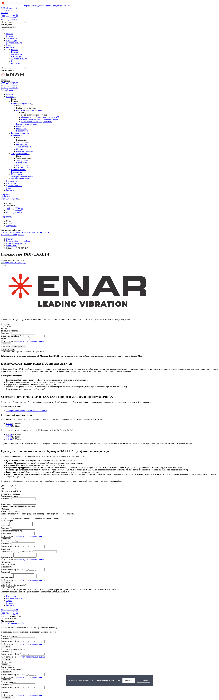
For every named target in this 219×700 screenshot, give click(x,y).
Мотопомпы (16, 174)
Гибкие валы (21, 128)
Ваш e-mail (6, 549)
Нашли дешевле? (18, 346)
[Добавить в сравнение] (5, 265)
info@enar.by (6, 10)
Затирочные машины (20, 154)
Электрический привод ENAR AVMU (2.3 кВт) (26, 411)
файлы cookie (88, 680)
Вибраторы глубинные (21, 103)
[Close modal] (19, 331)
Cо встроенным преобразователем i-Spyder (39, 119)
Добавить (5, 509)
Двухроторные (22, 165)
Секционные (21, 149)
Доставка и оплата (14, 43)
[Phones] (2, 79)
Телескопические (23, 147)
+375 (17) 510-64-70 (9, 88)
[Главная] (12, 76)
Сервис (9, 45)
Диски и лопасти (23, 167)
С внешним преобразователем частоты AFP (40, 117)
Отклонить (144, 680)
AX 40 (9, 434)
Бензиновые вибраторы (26, 124)
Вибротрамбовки (18, 170)
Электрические (22, 142)
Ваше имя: (6, 498)
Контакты (10, 47)
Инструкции (11, 40)
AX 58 (9, 439)
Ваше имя (6, 333)
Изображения (7, 506)
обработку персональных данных (30, 341)
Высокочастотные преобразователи (36, 122)
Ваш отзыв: (6, 504)
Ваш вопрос (6, 693)
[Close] (11, 81)
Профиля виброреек (25, 151)
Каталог (9, 36)
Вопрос (5, 526)
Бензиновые (21, 144)
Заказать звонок (8, 27)
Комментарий (7, 557)
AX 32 (9, 426)
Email (3, 338)
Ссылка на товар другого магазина (17, 551)
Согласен (128, 680)
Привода (20, 126)
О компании (11, 38)
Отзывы (9, 603)
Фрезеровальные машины (22, 176)
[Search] (5, 79)
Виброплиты (16, 172)
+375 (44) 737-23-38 (9, 83)
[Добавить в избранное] (2, 265)
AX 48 (9, 437)
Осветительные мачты (20, 179)
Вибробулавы (22, 131)
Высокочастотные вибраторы (29, 110)
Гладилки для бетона (20, 133)
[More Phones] (19, 199)
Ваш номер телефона (11, 336)
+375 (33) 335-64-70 (9, 85)
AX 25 (9, 424)
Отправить (6, 344)
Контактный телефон (11, 531)
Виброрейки (16, 135)
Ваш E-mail (6, 533)
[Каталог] (15, 97)
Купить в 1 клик (8, 349)
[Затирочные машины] (30, 154)
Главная (9, 34)
